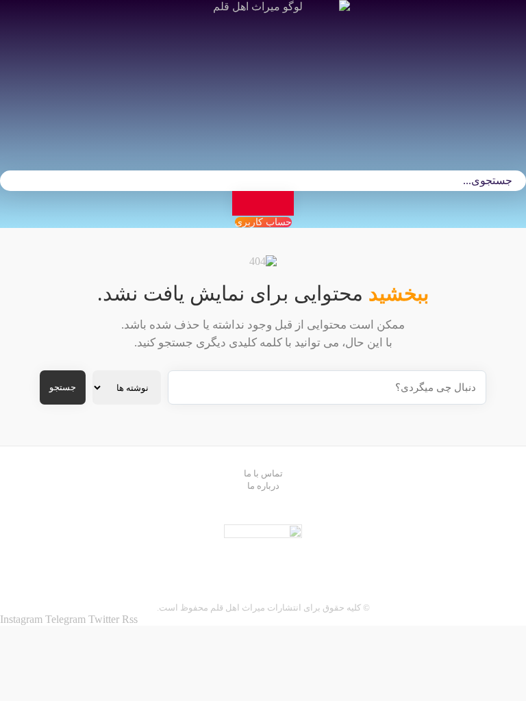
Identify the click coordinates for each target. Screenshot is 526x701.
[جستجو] (263, 203)
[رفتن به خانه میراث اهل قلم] (263, 72)
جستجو (62, 387)
